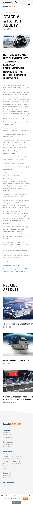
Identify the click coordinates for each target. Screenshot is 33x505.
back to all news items (12, 12)
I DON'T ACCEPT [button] (16, 502)
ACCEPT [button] (25, 499)
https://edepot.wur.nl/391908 (11, 265)
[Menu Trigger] (29, 3)
